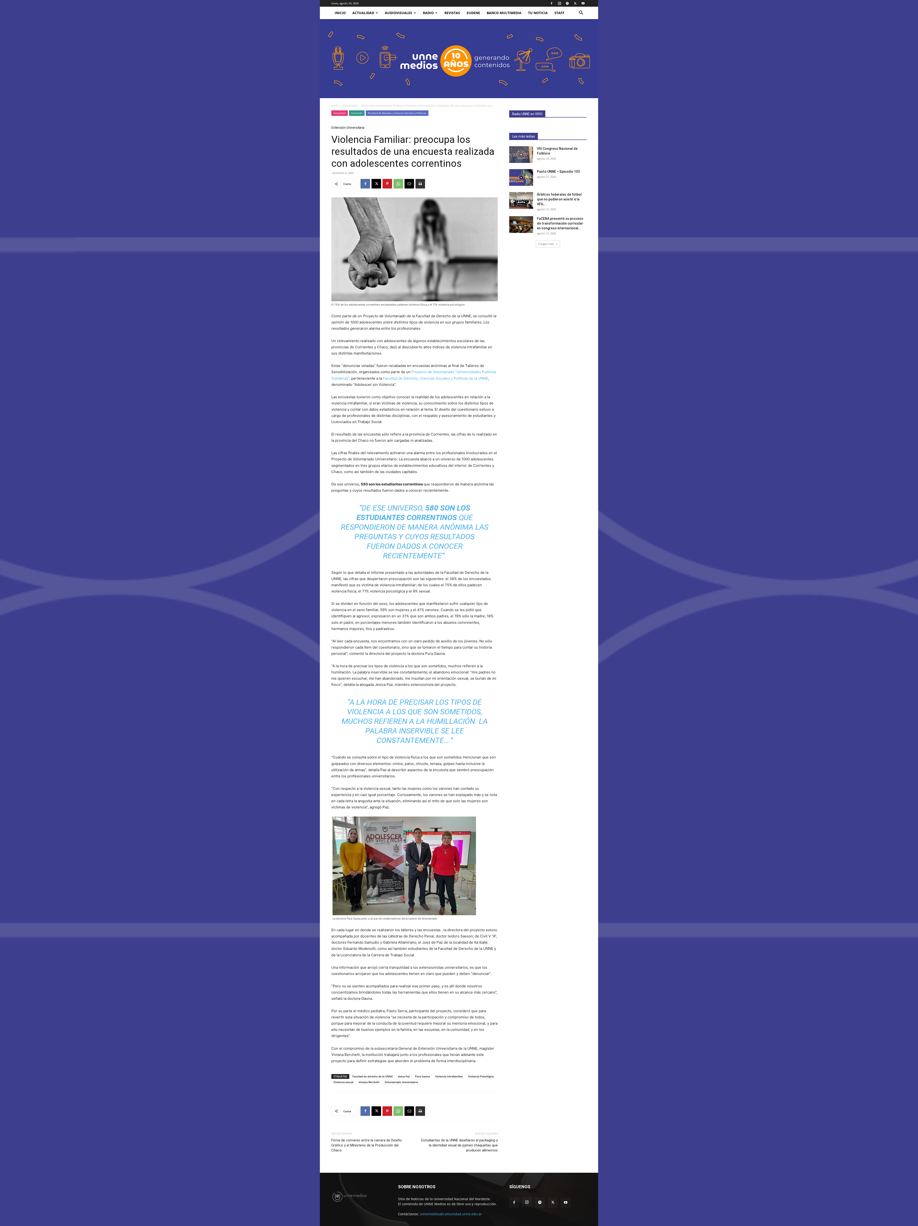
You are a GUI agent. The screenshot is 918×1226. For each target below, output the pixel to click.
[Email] (409, 183)
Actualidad (363, 13)
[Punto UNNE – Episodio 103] (521, 177)
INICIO (340, 13)
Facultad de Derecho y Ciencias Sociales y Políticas (397, 113)
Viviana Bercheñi (369, 1082)
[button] (581, 13)
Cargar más (546, 244)
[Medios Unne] (459, 58)
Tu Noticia (538, 13)
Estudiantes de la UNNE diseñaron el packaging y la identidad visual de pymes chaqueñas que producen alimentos (459, 1145)
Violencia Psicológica (481, 1076)
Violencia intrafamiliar (449, 1076)
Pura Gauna (422, 1076)
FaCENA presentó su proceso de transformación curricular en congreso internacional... (560, 223)
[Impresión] (420, 183)
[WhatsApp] (398, 183)
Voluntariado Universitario (401, 1082)
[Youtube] (583, 3)
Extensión (356, 113)
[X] (575, 3)
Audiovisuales (398, 13)
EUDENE (473, 13)
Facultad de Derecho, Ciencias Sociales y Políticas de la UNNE (435, 378)
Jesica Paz (404, 1076)
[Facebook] (551, 3)
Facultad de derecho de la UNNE (372, 1076)
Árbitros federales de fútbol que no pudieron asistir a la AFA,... (559, 199)
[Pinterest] (387, 183)
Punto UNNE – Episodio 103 (558, 171)
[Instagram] (559, 3)
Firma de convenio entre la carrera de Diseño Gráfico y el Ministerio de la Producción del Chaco (366, 1145)
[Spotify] (567, 3)
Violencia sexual (343, 1082)
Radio (428, 13)
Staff (559, 13)
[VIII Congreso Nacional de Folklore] (521, 154)
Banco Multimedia (504, 13)
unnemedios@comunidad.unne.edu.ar (451, 1214)
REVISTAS (452, 13)
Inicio (334, 105)
